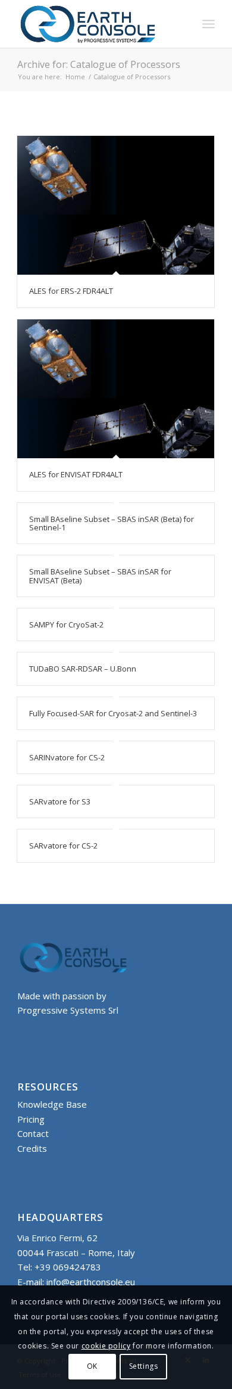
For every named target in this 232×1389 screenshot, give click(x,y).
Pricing (31, 1119)
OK (92, 1366)
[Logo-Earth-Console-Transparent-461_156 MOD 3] (96, 24)
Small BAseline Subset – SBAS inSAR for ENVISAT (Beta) (100, 575)
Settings (143, 1366)
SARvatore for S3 (59, 801)
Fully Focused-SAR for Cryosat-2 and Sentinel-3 (113, 713)
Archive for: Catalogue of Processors (98, 64)
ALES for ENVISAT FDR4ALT (76, 474)
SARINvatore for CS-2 (67, 757)
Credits (32, 1148)
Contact (33, 1133)
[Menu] (208, 24)
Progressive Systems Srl (67, 1010)
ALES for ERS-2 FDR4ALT (71, 290)
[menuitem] (208, 24)
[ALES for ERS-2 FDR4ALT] (115, 205)
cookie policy (106, 1346)
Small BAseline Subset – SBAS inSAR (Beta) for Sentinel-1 (111, 523)
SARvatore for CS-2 (63, 845)
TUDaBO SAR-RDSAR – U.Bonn (82, 668)
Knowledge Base (52, 1104)
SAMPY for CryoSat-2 (66, 624)
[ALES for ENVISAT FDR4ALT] (115, 389)
